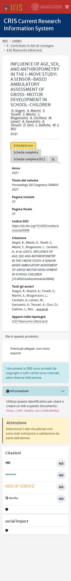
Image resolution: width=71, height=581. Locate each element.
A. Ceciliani (38, 118)
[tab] (53, 159)
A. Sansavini (30, 121)
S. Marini (29, 114)
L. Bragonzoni (25, 116)
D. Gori (28, 125)
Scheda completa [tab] (26, 152)
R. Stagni (17, 111)
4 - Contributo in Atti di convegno (30, 46)
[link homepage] (13, 6)
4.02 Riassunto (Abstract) (24, 50)
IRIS (5, 41)
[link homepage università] (46, 6)
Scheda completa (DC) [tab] (29, 159)
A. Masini (33, 111)
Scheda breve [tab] (23, 145)
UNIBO (17, 41)
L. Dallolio (42, 125)
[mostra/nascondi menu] (67, 7)
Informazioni (18, 391)
